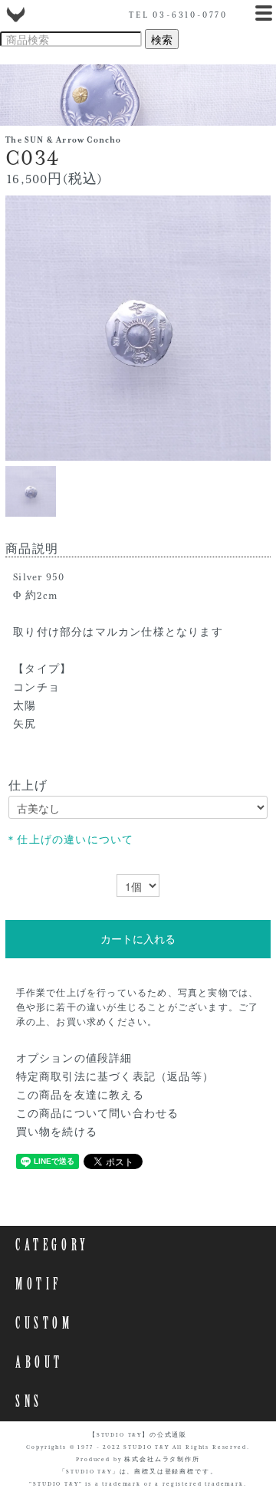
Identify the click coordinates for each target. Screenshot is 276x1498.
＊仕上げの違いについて (69, 840)
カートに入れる (138, 939)
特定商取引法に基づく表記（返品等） (115, 1077)
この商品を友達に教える (80, 1095)
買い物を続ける (56, 1132)
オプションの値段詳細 (74, 1058)
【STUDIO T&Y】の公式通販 (138, 1435)
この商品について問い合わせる (97, 1114)
